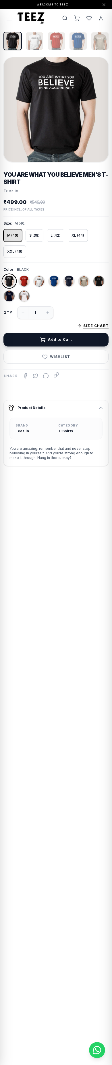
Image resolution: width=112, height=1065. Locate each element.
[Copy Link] (56, 375)
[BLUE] (54, 281)
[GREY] (84, 281)
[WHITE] (39, 281)
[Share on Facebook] (25, 376)
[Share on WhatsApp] (46, 376)
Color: (9, 269)
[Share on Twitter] (35, 376)
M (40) (12, 235)
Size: (7, 223)
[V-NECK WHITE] (24, 296)
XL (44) (78, 235)
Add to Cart (60, 339)
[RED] (24, 281)
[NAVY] (69, 281)
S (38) (34, 235)
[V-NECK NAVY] (9, 296)
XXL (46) (14, 251)
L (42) (56, 235)
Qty (8, 312)
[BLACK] (9, 281)
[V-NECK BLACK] (99, 281)
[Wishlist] (89, 18)
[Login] (101, 18)
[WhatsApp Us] (97, 1050)
